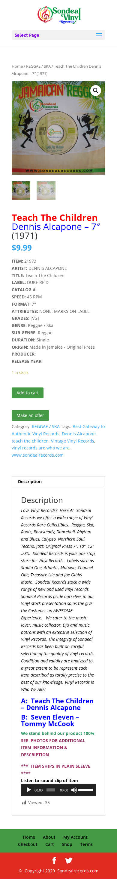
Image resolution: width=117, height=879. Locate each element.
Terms (86, 844)
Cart (49, 844)
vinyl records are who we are (41, 448)
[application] (58, 790)
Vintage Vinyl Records (72, 441)
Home (17, 66)
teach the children (30, 441)
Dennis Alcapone (79, 433)
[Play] (29, 790)
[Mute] (74, 790)
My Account (75, 837)
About (49, 837)
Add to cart (27, 393)
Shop (67, 844)
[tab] (58, 482)
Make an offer (30, 415)
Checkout (28, 844)
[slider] (85, 789)
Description (30, 481)
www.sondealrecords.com (38, 455)
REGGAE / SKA (38, 66)
